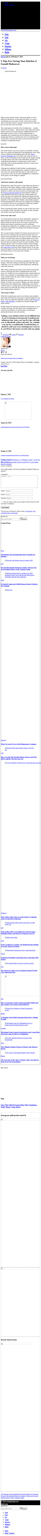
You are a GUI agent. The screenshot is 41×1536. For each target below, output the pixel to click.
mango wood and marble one (12, 193)
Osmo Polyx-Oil (8, 247)
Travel (3, 954)
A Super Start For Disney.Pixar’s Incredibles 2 (12, 358)
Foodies (3, 1028)
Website (3, 498)
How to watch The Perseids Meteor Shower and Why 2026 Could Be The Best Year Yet (19, 758)
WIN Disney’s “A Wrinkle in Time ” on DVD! (20, 460)
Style (2, 551)
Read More (4, 366)
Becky (5, 68)
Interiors (3, 57)
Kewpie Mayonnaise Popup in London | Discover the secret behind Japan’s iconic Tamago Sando (18, 568)
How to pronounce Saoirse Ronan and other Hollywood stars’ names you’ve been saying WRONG (19, 1003)
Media (3, 1013)
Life (2, 564)
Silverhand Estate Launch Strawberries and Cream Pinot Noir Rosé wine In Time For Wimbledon (20, 1033)
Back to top (4, 1504)
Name (3, 491)
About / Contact (9, 5)
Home (6, 3)
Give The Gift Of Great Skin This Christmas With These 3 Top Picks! (19, 1106)
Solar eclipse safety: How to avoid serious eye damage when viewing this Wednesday (19, 918)
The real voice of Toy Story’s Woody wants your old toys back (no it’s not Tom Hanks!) (20, 1061)
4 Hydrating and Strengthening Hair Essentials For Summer (19, 1494)
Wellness (3, 913)
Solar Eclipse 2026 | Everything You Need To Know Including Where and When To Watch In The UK (18, 932)
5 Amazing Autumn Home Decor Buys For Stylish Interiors (15, 455)
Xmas (2, 1098)
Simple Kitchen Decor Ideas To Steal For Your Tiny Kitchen (15, 427)
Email (3, 494)
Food (6, 1515)
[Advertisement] (20, 94)
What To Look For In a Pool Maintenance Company (18, 744)
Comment (4, 474)
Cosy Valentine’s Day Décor (7, 398)
